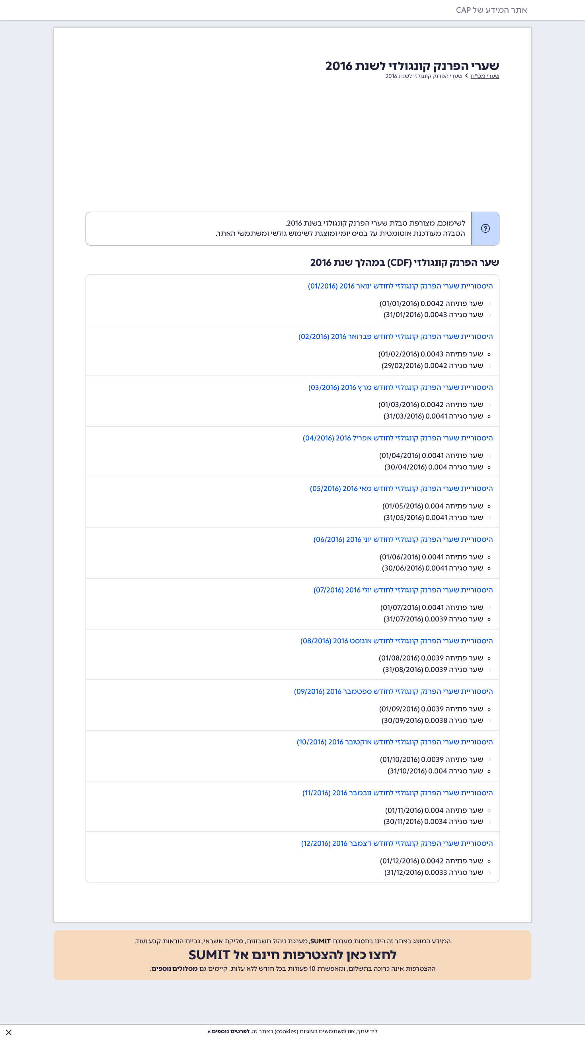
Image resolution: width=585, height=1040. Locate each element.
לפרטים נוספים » (229, 1031)
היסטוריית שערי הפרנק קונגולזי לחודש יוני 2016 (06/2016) (403, 539)
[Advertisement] (292, 152)
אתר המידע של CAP (491, 10)
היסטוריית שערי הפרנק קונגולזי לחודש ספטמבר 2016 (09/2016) (393, 691)
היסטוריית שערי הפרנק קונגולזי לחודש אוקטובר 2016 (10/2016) (395, 742)
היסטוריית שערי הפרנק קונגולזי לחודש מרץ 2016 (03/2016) (400, 387)
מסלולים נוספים (175, 968)
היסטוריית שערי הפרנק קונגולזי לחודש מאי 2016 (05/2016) (401, 488)
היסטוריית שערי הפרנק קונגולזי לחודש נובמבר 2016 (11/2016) (397, 793)
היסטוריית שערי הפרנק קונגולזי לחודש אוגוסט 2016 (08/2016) (396, 641)
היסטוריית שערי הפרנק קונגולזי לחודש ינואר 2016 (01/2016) (400, 286)
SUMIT (320, 941)
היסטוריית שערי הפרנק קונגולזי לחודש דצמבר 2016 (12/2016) (397, 843)
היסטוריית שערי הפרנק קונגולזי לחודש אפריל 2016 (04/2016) (398, 438)
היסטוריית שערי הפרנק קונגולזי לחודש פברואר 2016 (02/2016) (395, 336)
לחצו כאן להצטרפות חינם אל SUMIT (293, 954)
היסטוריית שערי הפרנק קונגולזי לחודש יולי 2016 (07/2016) (403, 590)
